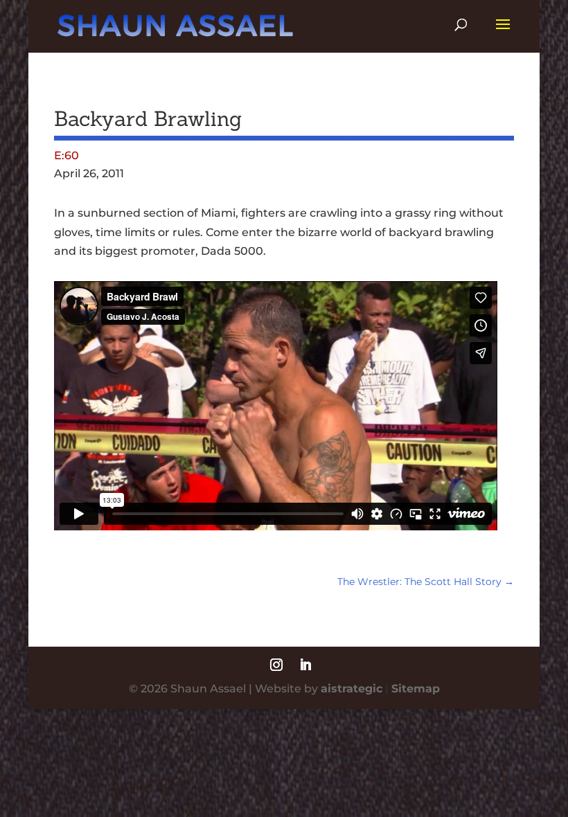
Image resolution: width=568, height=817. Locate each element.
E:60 (66, 155)
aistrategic (351, 688)
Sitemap (415, 688)
